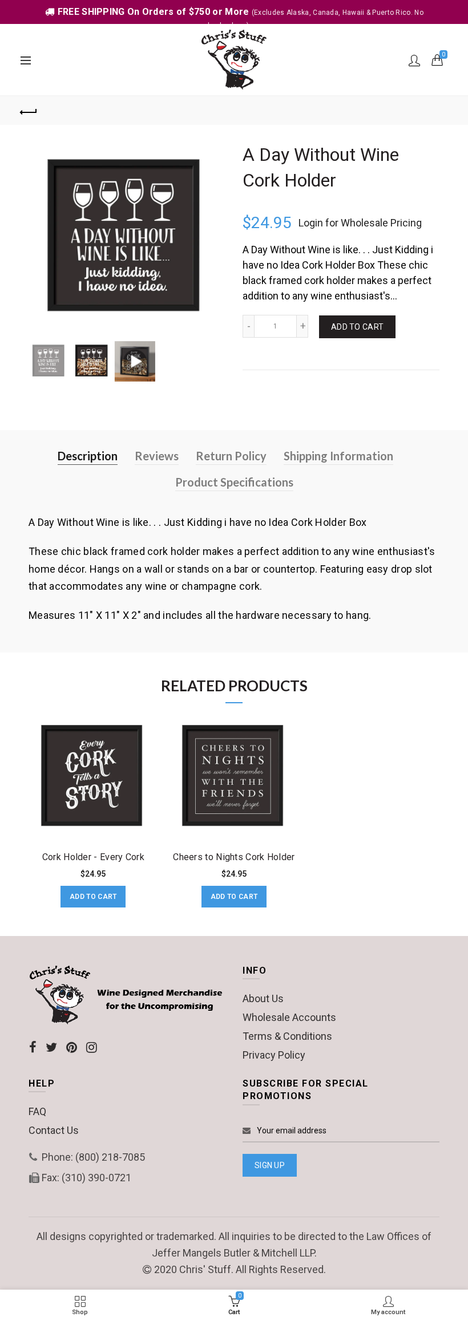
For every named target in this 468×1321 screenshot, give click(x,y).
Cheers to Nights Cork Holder (233, 857)
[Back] (29, 110)
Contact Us (54, 1130)
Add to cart (357, 326)
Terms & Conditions (287, 1036)
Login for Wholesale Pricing (360, 223)
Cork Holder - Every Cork (93, 857)
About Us (263, 998)
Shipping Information (338, 456)
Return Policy (231, 456)
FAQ (37, 1111)
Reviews (157, 456)
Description (88, 456)
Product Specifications (234, 482)
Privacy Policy (274, 1055)
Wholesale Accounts (289, 1017)
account (414, 60)
